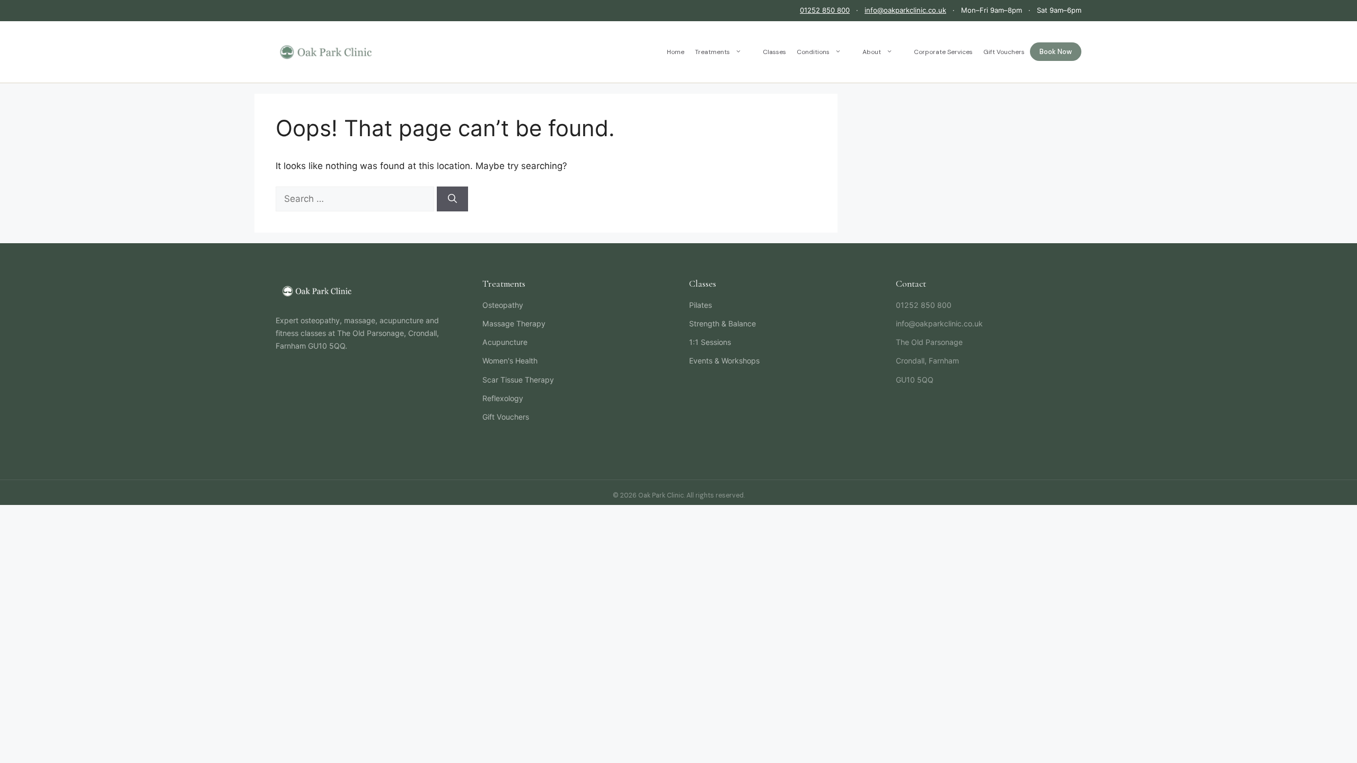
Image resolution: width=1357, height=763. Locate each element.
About (871, 52)
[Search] (452, 199)
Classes (774, 52)
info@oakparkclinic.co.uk (905, 10)
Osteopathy (502, 304)
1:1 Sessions (710, 342)
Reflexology (502, 398)
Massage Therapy (513, 323)
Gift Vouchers (1004, 52)
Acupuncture (504, 342)
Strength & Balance (722, 323)
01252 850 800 (825, 10)
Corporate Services (943, 52)
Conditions (813, 52)
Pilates (700, 304)
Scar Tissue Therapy (518, 379)
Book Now (1055, 51)
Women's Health (509, 360)
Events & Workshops (724, 360)
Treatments (712, 52)
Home (675, 52)
